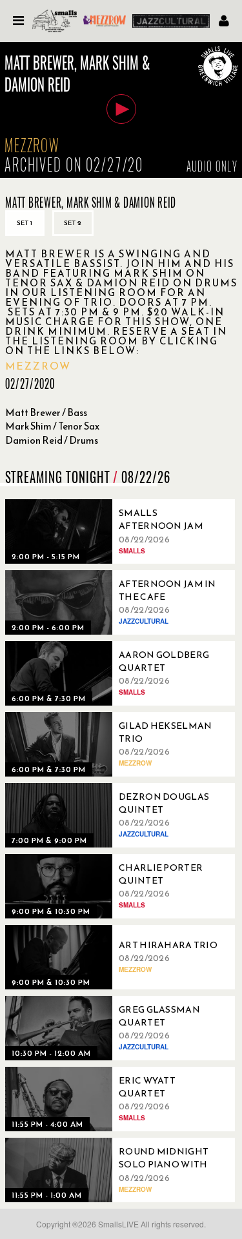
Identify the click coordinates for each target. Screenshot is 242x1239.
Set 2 (73, 223)
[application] (121, 110)
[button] (121, 109)
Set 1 (25, 223)
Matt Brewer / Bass (46, 412)
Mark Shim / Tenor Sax (52, 426)
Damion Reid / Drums (51, 440)
